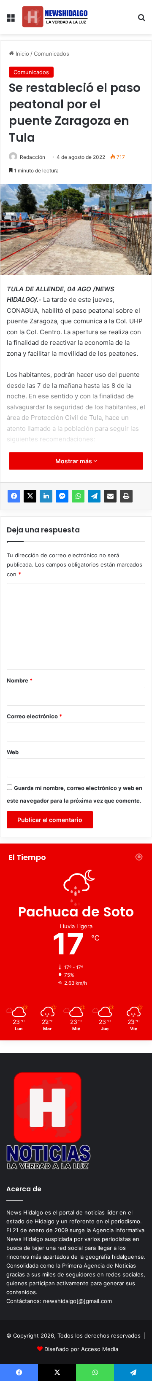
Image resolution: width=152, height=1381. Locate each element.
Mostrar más (74, 461)
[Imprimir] (126, 496)
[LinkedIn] (46, 496)
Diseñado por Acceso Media (81, 1349)
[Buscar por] (141, 20)
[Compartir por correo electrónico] (110, 496)
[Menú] (10, 20)
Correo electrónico (34, 716)
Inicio (21, 53)
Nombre (20, 680)
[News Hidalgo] (55, 17)
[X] (30, 496)
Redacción (32, 157)
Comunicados (51, 53)
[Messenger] (62, 496)
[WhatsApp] (78, 496)
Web (13, 752)
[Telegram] (94, 496)
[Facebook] (14, 496)
